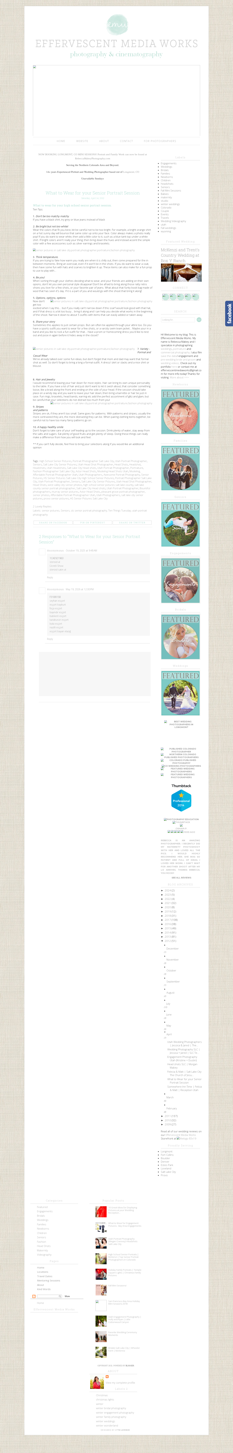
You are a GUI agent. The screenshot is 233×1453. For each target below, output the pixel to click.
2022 (168, 899)
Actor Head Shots (86, 471)
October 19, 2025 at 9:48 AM (81, 550)
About (104, 141)
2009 (168, 1124)
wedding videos (170, 363)
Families (165, 173)
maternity (166, 197)
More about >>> (179, 377)
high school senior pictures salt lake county (108, 484)
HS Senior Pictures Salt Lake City (62, 478)
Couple (165, 211)
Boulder (165, 1158)
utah (163, 224)
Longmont (166, 1151)
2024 (168, 890)
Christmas (102, 1395)
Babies (165, 194)
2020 (168, 907)
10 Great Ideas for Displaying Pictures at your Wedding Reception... (122, 1210)
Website (82, 141)
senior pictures (51, 510)
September (173, 981)
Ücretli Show (56, 565)
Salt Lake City (168, 1171)
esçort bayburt (58, 604)
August (170, 992)
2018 (168, 915)
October (171, 970)
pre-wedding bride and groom (178, 359)
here (174, 366)
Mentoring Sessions (48, 1280)
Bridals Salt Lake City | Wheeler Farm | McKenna (124, 1349)
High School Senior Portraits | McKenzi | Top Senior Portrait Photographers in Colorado (123, 1257)
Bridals (165, 170)
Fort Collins (167, 1154)
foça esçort (56, 608)
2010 (168, 1120)
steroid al (55, 562)
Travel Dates (44, 1276)
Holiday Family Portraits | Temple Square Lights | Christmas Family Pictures (124, 1272)
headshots (167, 183)
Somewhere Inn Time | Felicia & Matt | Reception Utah (184, 1088)
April (169, 1034)
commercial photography (175, 352)
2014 (168, 932)
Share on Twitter (132, 522)
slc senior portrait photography (89, 510)
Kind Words (44, 1289)
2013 (168, 936)
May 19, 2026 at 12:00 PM (80, 589)
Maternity (42, 1250)
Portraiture (136, 467)
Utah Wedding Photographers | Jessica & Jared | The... (184, 1043)
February (171, 1108)
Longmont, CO (131, 171)
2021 (168, 903)
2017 (168, 919)
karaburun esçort (59, 619)
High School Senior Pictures (55, 461)
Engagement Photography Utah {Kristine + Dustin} (182, 1058)
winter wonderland (107, 1425)
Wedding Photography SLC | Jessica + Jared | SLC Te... (183, 1051)
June (169, 1014)
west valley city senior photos (65, 484)
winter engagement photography (115, 1412)
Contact (126, 141)
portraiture (179, 348)
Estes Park (167, 1165)
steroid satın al (58, 569)
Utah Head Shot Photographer (95, 464)
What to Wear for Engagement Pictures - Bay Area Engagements (124, 1224)
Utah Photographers (90, 474)
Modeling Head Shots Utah (112, 471)
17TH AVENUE (122, 1430)
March (170, 1097)
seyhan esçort (57, 600)
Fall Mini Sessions (171, 190)
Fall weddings (168, 228)
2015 (168, 928)
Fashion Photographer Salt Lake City (54, 471)
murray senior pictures (65, 491)
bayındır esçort (58, 612)
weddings (166, 348)
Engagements (169, 163)
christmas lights (105, 1399)
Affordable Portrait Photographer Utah (55, 474)
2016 (168, 924)
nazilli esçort (56, 627)
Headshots (39, 467)
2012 (168, 941)
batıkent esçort (58, 616)
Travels (165, 217)
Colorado (166, 207)
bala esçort (56, 623)
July (168, 1003)
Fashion (41, 1241)
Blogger (130, 1365)
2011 (168, 1116)
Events (165, 214)
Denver (165, 1161)
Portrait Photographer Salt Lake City (93, 461)
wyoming (166, 231)
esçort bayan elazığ (60, 631)
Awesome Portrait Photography (122, 474)
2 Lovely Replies (42, 506)
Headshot (135, 464)
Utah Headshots (56, 467)
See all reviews (181, 877)
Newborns (167, 177)
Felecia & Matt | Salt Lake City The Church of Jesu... (184, 1073)
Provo (164, 1175)
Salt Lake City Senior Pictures (60, 464)
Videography (44, 1254)
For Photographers (160, 141)
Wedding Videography (173, 221)
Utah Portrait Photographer (131, 461)
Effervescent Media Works (181, 1135)
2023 (168, 894)
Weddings (166, 166)
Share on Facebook (53, 522)
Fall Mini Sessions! (117, 1285)
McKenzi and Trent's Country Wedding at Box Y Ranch (180, 255)
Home (61, 141)
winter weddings (170, 204)
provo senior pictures (56, 498)
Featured (42, 1207)
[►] (184, 945)
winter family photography (111, 1416)
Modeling (134, 471)
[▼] (184, 1032)
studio (164, 200)
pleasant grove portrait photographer (123, 491)
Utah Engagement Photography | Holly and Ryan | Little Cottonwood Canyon (124, 1319)
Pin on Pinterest (92, 522)
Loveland (166, 1168)
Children (166, 180)
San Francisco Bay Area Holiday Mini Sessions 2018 (124, 1302)
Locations (42, 1271)
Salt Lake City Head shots (81, 467)
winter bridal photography (111, 1408)
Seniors (37, 464)
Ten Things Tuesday (119, 510)
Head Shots (121, 464)
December (172, 948)
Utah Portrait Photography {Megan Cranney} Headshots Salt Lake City (122, 1241)
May (168, 1025)
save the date (169, 356)
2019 (168, 911)
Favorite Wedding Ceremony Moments (122, 1334)
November (172, 959)
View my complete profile (120, 1382)
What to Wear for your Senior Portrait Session (184, 1080)
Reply (50, 577)
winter (99, 1404)
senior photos (41, 495)
